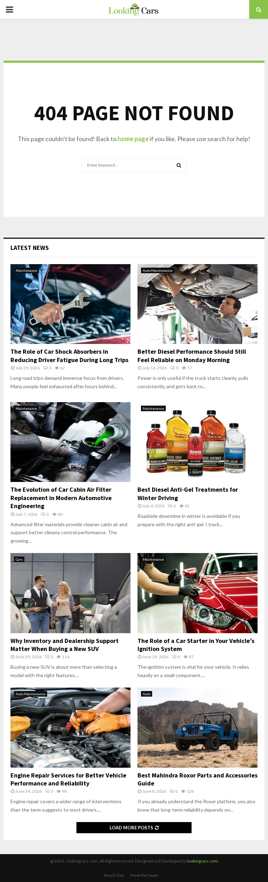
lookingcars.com (202, 861)
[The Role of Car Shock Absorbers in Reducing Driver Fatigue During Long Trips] (70, 304)
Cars (19, 559)
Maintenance (26, 270)
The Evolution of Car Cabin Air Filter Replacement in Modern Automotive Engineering (61, 497)
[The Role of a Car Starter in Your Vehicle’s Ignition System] (197, 593)
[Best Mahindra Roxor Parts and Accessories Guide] (197, 727)
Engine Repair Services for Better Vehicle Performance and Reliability (68, 779)
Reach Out (114, 875)
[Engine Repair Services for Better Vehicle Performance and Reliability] (70, 727)
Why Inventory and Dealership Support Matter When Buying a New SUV (64, 645)
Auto (146, 694)
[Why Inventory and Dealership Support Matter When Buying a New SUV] (70, 593)
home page (133, 139)
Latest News (29, 248)
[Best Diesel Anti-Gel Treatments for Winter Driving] (197, 442)
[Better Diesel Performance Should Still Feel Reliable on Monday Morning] (197, 304)
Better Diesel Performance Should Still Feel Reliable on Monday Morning (191, 355)
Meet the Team (144, 875)
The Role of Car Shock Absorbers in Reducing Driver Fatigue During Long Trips (69, 355)
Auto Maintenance (157, 270)
